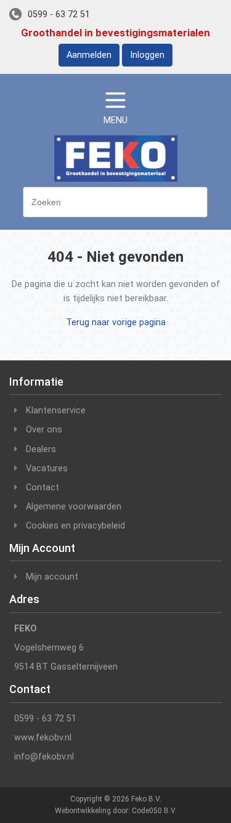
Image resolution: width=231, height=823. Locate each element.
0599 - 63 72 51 (59, 14)
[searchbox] (118, 200)
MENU (115, 120)
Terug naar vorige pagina (116, 322)
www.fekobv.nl (42, 737)
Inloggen (147, 55)
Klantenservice (56, 410)
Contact (42, 487)
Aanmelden (89, 55)
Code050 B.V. (154, 810)
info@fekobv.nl (44, 757)
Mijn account (52, 577)
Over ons (44, 429)
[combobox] (115, 202)
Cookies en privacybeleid (75, 526)
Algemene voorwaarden (73, 506)
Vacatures (47, 468)
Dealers (41, 449)
